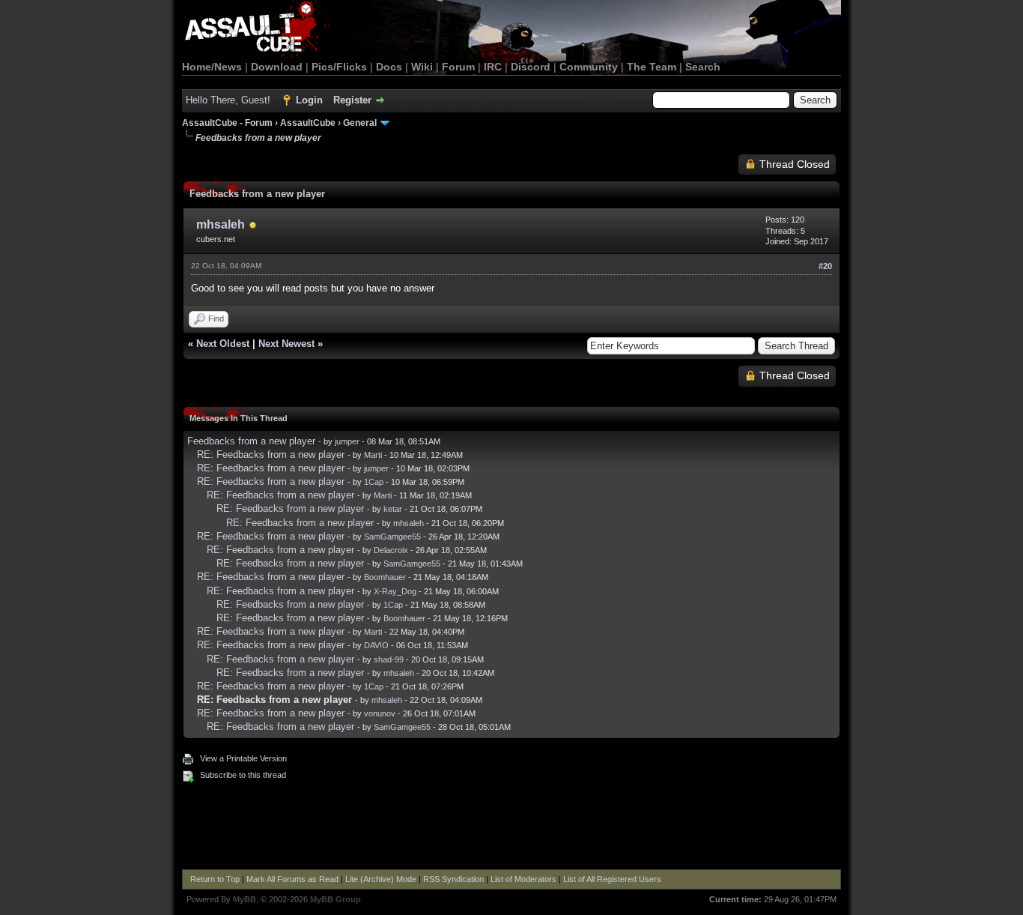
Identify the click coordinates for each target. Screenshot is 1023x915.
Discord (530, 67)
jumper (347, 441)
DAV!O (376, 645)
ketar (392, 508)
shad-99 (389, 659)
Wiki (422, 67)
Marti (373, 454)
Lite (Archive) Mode (380, 879)
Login (309, 100)
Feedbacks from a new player (251, 441)
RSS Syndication (453, 879)
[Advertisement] (511, 828)
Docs (389, 67)
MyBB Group (335, 899)
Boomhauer (385, 577)
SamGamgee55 (392, 536)
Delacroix (391, 550)
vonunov (379, 713)
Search (702, 67)
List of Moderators (523, 879)
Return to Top (215, 879)
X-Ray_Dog (395, 591)
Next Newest (286, 343)
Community (588, 67)
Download (277, 67)
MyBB (244, 899)
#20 (825, 266)
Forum (458, 67)
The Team (651, 67)
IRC (493, 67)
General (360, 123)
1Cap (373, 481)
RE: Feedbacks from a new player (270, 454)
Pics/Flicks (339, 67)
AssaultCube (308, 123)
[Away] (253, 226)
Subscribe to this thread (243, 774)
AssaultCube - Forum (227, 123)
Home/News (212, 67)
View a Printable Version (243, 758)
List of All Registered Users (612, 879)
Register (352, 100)
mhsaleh (220, 224)
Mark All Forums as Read (292, 879)
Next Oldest (222, 343)
